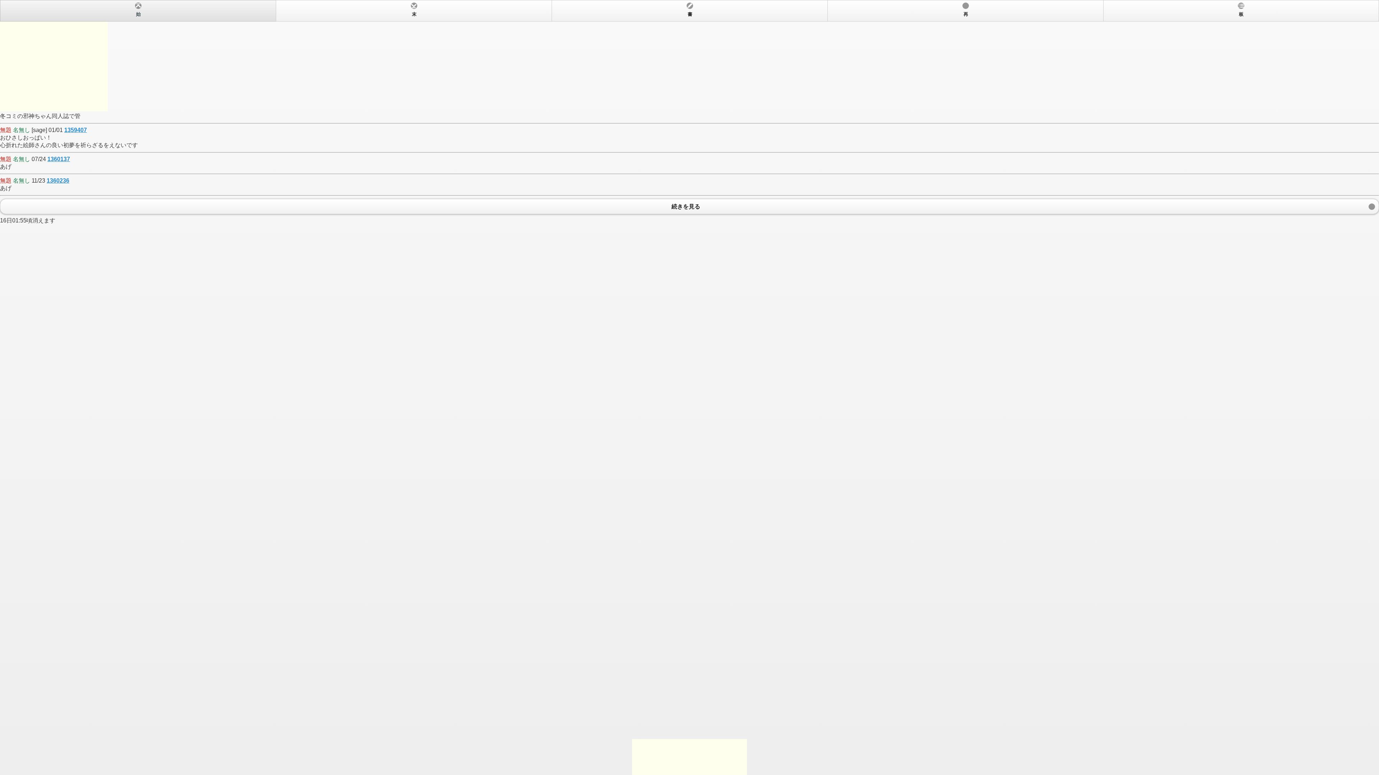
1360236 (58, 181)
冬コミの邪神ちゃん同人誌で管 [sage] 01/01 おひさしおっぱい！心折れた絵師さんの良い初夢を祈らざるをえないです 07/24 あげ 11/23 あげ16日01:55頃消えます (622, 118)
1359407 (75, 130)
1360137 (58, 159)
